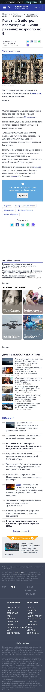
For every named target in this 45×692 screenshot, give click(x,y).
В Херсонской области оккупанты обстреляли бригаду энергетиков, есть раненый (19, 266)
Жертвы (7, 206)
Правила (30, 594)
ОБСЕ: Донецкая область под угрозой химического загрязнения (21, 277)
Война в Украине (11, 214)
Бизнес (30, 607)
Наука (30, 613)
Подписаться (22, 196)
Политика (32, 624)
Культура (31, 610)
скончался (15, 176)
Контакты (30, 591)
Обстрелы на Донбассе (25, 206)
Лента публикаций (18, 15)
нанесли (37, 167)
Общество (32, 622)
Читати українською (11, 51)
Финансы (31, 630)
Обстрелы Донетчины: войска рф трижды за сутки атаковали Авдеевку (22, 272)
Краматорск (35, 93)
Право (30, 627)
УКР (35, 7)
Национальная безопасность (32, 15)
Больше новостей (21, 531)
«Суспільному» (30, 117)
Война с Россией (25, 210)
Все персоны (13, 633)
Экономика (33, 633)
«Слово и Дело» (18, 573)
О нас (30, 587)
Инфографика (22, 538)
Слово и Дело (6, 15)
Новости (8, 418)
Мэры (9, 630)
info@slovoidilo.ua (22, 643)
